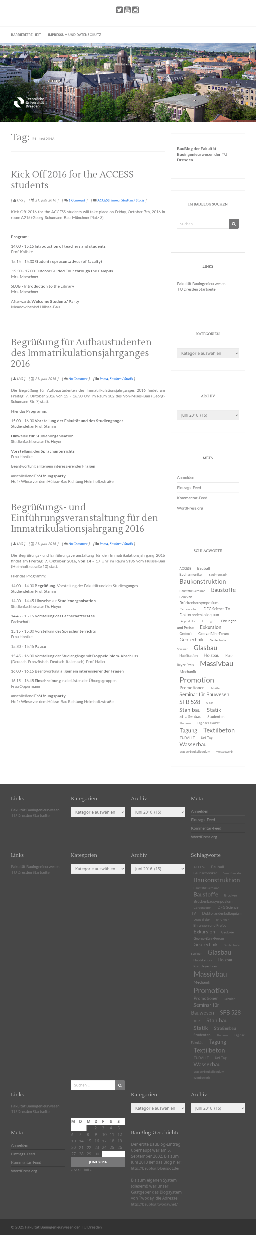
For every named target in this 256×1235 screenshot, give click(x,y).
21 (81, 1147)
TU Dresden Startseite (196, 289)
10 (104, 1134)
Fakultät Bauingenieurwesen (201, 283)
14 (81, 1140)
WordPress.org (190, 508)
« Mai (75, 1169)
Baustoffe (223, 589)
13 (73, 1140)
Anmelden (185, 477)
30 (96, 1153)
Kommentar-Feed (192, 497)
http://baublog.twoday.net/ (154, 1204)
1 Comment (76, 200)
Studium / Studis (132, 200)
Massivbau (216, 663)
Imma (115, 200)
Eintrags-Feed (189, 487)
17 (104, 1140)
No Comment (78, 378)
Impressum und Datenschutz (74, 35)
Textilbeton (219, 730)
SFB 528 (230, 1012)
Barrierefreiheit (26, 35)
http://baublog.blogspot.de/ (155, 1168)
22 (89, 1147)
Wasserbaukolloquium (195, 751)
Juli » (87, 1169)
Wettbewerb (224, 751)
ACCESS (104, 200)
